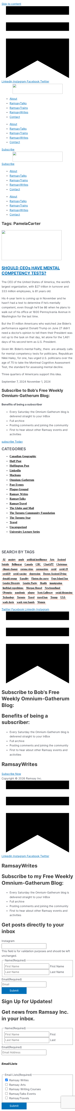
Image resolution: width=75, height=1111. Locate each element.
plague (31, 592)
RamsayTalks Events (22, 1093)
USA (62, 597)
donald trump (10, 578)
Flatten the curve (40, 578)
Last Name (57, 972)
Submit (14, 990)
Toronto (21, 597)
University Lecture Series (25, 531)
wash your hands (26, 602)
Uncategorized (18, 527)
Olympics (7, 592)
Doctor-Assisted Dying (54, 573)
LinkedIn (15, 470)
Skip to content (11, 3)
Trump (54, 597)
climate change (10, 569)
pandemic (20, 592)
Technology (8, 597)
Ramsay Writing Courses (25, 1089)
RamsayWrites (19, 112)
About (13, 98)
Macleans (15, 475)
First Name (57, 966)
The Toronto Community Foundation (32, 512)
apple (21, 559)
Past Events (17, 484)
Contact (15, 116)
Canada (29, 564)
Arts (52, 559)
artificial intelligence (37, 559)
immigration (56, 583)
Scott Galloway (45, 592)
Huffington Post (19, 465)
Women (41, 602)
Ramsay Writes (19, 494)
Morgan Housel (34, 588)
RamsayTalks (18, 103)
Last (53, 1040)
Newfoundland (52, 588)
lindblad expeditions (13, 588)
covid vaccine (20, 573)
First (53, 1034)
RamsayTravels (19, 1098)
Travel (13, 522)
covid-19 (63, 569)
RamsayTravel (18, 503)
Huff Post (15, 461)
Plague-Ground (19, 489)
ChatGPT (49, 564)
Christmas (61, 564)
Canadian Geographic (23, 456)
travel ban (42, 597)
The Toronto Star (20, 517)
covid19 (6, 573)
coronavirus (42, 569)
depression (34, 573)
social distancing (64, 592)
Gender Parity (30, 583)
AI (4, 559)
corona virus (26, 569)
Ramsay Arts (17, 1084)
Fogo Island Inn (59, 578)
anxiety (12, 559)
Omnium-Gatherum (22, 479)
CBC (38, 564)
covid (53, 569)
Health (43, 583)
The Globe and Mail (22, 508)
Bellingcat (17, 564)
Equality (24, 578)
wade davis (8, 602)
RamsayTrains (19, 107)
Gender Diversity (11, 583)
